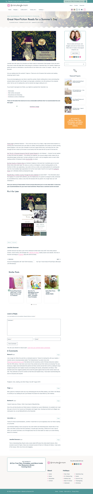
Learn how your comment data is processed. (39, 347)
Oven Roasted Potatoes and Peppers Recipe (78, 100)
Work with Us (67, 491)
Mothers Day (67, 478)
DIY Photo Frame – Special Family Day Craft (78, 109)
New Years (67, 474)
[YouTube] (82, 10)
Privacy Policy (75, 491)
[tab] (31, 304)
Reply (58, 354)
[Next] (59, 290)
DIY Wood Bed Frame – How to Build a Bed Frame (78, 91)
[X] (77, 10)
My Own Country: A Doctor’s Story (15, 163)
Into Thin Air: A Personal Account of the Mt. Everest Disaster (22, 153)
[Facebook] (74, 10)
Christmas (78, 483)
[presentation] (16, 282)
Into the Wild (29, 159)
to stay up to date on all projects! (18, 1)
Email (37, 339)
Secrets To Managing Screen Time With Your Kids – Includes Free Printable (33, 294)
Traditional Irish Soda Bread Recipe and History (78, 81)
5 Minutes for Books (34, 252)
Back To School (68, 480)
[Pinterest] (72, 10)
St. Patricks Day (68, 476)
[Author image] (8, 22)
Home (9, 9)
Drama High (10, 143)
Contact (76, 5)
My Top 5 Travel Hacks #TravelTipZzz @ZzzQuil (48, 260)
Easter (77, 476)
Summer (14, 242)
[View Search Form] (85, 10)
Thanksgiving (79, 480)
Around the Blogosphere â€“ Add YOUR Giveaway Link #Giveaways (20, 261)
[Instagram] (79, 10)
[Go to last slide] (9, 290)
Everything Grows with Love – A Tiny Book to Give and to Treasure (15, 293)
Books (9, 242)
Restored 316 (30, 491)
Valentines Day (79, 474)
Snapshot (21, 254)
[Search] (83, 64)
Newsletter (51, 478)
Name (10, 339)
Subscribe (82, 5)
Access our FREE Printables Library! (74, 1)
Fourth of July (79, 478)
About (71, 5)
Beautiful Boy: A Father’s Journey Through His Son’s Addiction (23, 174)
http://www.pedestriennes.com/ (16, 362)
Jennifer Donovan (14, 22)
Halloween (67, 483)
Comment (11, 320)
